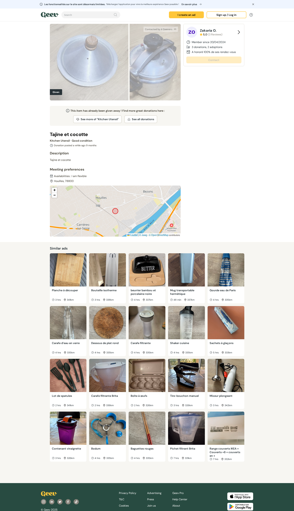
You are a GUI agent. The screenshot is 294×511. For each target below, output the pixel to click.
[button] (54, 190)
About (176, 505)
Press (150, 499)
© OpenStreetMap (158, 235)
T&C (121, 499)
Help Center (179, 499)
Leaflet (134, 235)
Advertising (154, 493)
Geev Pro (178, 493)
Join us (151, 505)
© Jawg (143, 235)
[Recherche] (115, 14)
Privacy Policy (127, 493)
